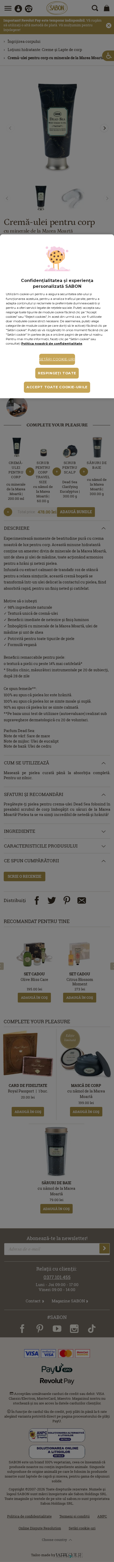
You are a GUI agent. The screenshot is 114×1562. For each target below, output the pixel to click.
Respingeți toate (57, 373)
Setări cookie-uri (57, 359)
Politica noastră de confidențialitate (51, 343)
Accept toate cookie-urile (57, 387)
